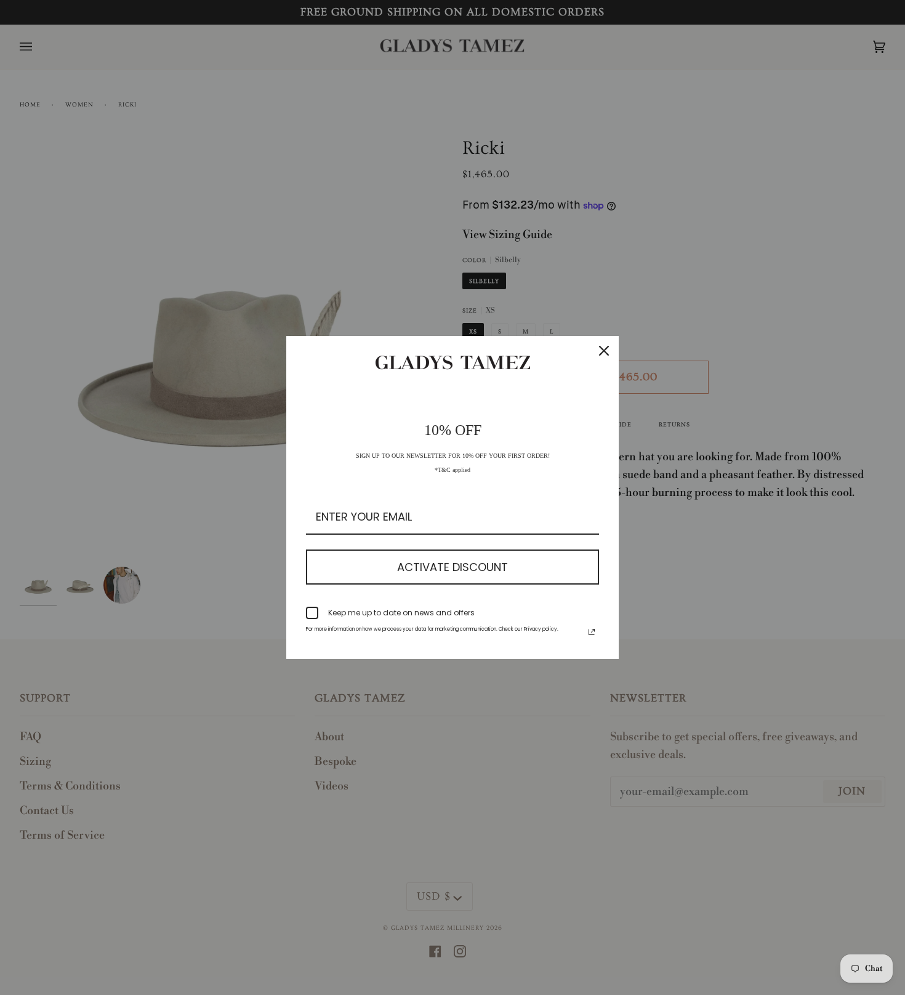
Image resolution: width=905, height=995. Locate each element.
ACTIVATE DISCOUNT (452, 567)
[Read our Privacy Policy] (591, 632)
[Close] (604, 351)
